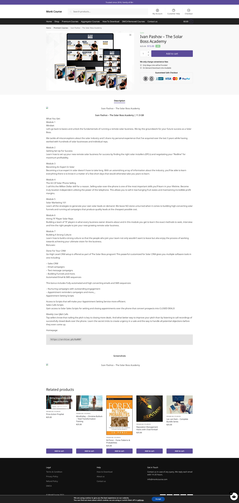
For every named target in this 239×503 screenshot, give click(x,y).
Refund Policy (52, 481)
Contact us (101, 481)
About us (101, 476)
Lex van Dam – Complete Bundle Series (177, 420)
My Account (157, 13)
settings (140, 500)
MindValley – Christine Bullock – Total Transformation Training (89, 419)
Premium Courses (61, 28)
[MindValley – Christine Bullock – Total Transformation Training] (89, 403)
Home (48, 28)
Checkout (189, 13)
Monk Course (54, 11)
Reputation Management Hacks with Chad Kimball (147, 428)
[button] (188, 21)
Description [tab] (119, 100)
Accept (158, 499)
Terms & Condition (54, 471)
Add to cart (172, 53)
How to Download (104, 471)
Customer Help (173, 13)
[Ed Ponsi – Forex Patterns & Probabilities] (119, 415)
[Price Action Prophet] (59, 402)
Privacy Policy (52, 476)
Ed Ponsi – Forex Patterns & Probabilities (118, 441)
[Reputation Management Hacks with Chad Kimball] (149, 408)
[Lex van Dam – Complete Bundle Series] (179, 404)
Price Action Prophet (55, 414)
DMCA (49, 486)
